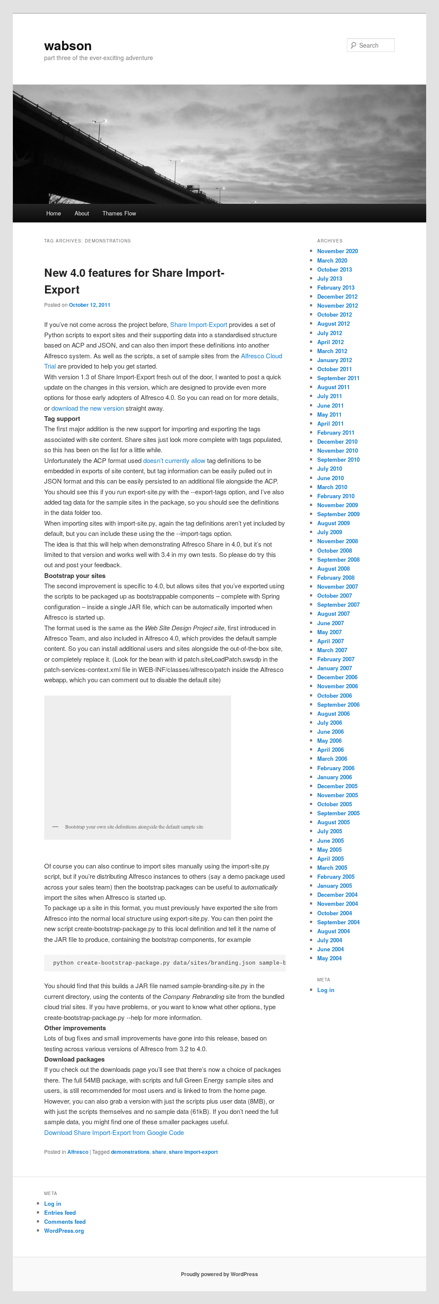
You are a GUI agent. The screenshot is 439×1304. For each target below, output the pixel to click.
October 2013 (334, 269)
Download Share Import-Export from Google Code (114, 1132)
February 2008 (336, 577)
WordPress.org (64, 1230)
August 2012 (333, 323)
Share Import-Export (198, 324)
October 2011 (334, 369)
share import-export (193, 1152)
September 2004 (338, 922)
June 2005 (330, 840)
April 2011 (330, 423)
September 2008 (338, 559)
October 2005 (334, 804)
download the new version (87, 407)
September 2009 (338, 514)
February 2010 (336, 496)
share (159, 1152)
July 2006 (329, 722)
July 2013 (329, 278)
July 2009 (329, 532)
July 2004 (329, 940)
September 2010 (338, 459)
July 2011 (329, 396)
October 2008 (334, 550)
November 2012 (337, 305)
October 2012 (334, 314)
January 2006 (334, 777)
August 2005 (333, 822)
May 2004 (329, 958)
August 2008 (333, 568)
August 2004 (333, 931)
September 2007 (338, 604)
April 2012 (330, 342)
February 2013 (336, 287)
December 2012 (337, 296)
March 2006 (332, 758)
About (82, 213)
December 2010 (337, 441)
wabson (68, 45)
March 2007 (332, 650)
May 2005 (329, 849)
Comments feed (65, 1221)
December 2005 (337, 786)
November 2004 (337, 903)
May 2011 (329, 414)
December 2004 (337, 894)
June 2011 (330, 405)
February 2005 (336, 876)
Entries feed (60, 1212)
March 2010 (332, 487)
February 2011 (336, 432)
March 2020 (332, 260)
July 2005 (329, 831)
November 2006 (337, 686)
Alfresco (77, 1152)
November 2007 (337, 586)
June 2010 (330, 478)
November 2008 (337, 541)
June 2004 (330, 949)
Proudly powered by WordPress (219, 1274)
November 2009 (337, 505)
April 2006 (330, 749)
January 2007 (334, 668)
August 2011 (333, 387)
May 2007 (329, 632)
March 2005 (332, 867)
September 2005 (338, 813)
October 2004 (334, 913)
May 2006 (329, 740)
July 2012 (329, 333)
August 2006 (333, 713)
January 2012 (334, 360)
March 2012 (332, 351)
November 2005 (337, 795)
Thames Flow (119, 213)
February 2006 (336, 768)
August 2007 (333, 613)
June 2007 (330, 623)
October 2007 (334, 595)
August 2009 (333, 523)
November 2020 (337, 251)
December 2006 (337, 677)
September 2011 (338, 378)
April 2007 (330, 641)
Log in (325, 990)
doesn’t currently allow (174, 460)
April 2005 (330, 858)
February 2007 (336, 659)
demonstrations (130, 1152)
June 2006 (330, 731)
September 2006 (338, 704)
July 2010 (329, 468)
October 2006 (334, 695)
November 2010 (337, 450)
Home (53, 213)
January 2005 (334, 885)
